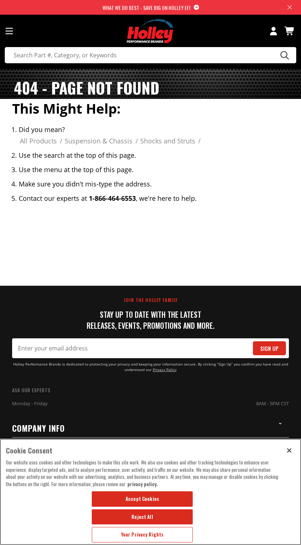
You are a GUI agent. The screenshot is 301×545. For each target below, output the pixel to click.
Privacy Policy (165, 369)
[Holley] (151, 31)
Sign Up (269, 348)
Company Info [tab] (38, 428)
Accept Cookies (142, 498)
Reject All (142, 516)
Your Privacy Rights (142, 534)
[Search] (283, 55)
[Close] (289, 450)
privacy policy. (142, 484)
